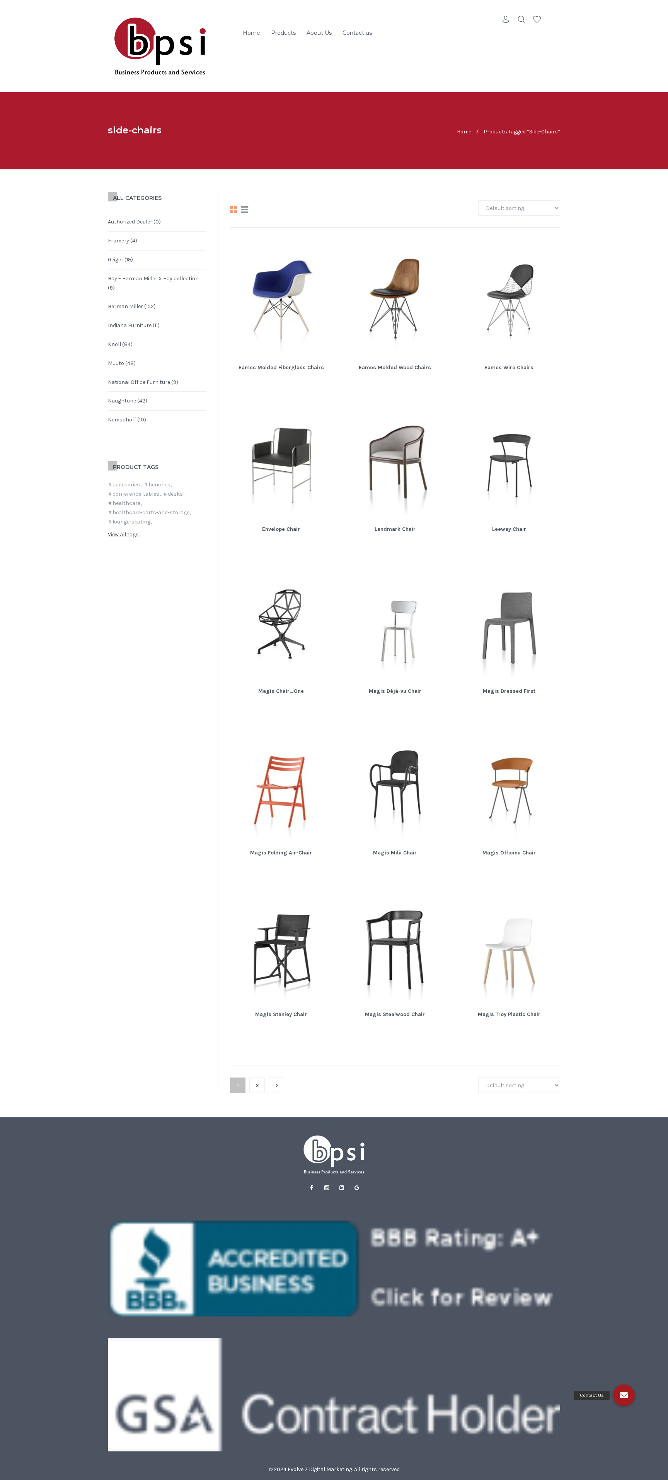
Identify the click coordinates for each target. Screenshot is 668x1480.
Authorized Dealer (130, 221)
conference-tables (135, 494)
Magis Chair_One (281, 691)
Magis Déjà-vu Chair (395, 691)
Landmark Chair (395, 529)
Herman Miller (125, 306)
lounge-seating (131, 521)
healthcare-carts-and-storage (150, 512)
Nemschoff (122, 419)
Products (283, 32)
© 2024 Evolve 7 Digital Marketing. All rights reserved (334, 1469)
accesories (126, 484)
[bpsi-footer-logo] (334, 1154)
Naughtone (122, 400)
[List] (244, 209)
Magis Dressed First (509, 691)
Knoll (114, 344)
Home (251, 32)
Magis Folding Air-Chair (281, 852)
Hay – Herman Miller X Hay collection (153, 278)
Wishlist (537, 19)
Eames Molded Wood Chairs (395, 367)
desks (175, 494)
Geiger (115, 259)
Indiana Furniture (130, 325)
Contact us (357, 32)
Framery (118, 240)
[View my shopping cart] (552, 19)
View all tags (123, 534)
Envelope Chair (281, 529)
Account (506, 19)
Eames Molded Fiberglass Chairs (281, 367)
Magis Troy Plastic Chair (509, 1014)
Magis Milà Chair (395, 852)
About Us (319, 32)
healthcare (126, 503)
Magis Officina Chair (509, 852)
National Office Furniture (139, 382)
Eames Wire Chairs (508, 367)
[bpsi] (160, 46)
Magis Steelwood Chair (395, 1014)
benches (159, 484)
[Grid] (233, 209)
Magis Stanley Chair (281, 1014)
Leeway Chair (509, 529)
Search (521, 19)
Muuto (116, 363)
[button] (624, 1395)
